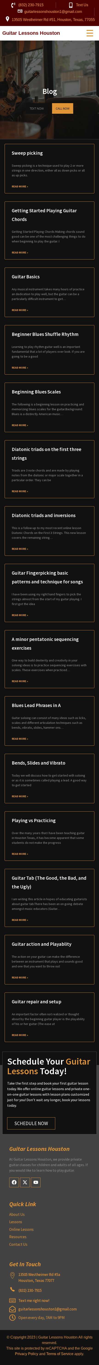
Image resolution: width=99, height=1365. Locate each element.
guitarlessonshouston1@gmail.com (53, 12)
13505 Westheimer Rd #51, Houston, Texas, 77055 (53, 20)
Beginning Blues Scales (36, 392)
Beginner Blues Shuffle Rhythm (45, 334)
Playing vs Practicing (34, 820)
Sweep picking (27, 153)
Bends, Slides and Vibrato (38, 763)
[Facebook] (14, 1182)
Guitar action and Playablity (41, 944)
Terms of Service (59, 1354)
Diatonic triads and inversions (44, 515)
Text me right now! (34, 1300)
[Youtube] (36, 1182)
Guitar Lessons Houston (31, 33)
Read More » (20, 186)
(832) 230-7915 (31, 5)
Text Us (82, 5)
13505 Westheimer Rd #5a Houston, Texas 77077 (39, 1277)
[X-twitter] (25, 1182)
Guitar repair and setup (36, 1001)
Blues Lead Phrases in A (36, 705)
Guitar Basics (26, 277)
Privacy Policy (26, 1354)
